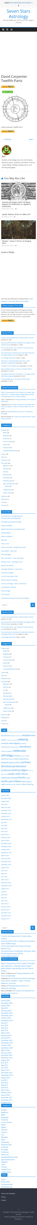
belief (33, 735)
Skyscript (4, 540)
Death (5, 445)
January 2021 (5, 795)
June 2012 (4, 895)
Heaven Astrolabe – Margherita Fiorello (13, 547)
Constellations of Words (8, 587)
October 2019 (5, 816)
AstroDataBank (6, 533)
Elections (6, 469)
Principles (4, 463)
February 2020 (5, 807)
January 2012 (5, 910)
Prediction (4, 460)
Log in (3, 1179)
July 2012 (4, 892)
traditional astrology (9, 777)
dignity (17, 743)
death (11, 743)
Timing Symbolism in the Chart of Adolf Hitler (15, 379)
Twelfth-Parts (7, 490)
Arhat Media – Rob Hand (9, 551)
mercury (4, 759)
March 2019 (5, 834)
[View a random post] (11, 29)
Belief (5, 432)
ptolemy (15, 770)
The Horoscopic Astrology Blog (10, 518)
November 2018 (6, 846)
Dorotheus (25, 746)
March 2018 (5, 855)
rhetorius (30, 770)
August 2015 (5, 867)
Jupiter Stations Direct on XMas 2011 (16, 214)
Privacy (3, 1197)
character (5, 743)
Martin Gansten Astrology (9, 580)
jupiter (22, 756)
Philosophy (6, 478)
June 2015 (4, 871)
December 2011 (6, 913)
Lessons (3, 454)
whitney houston (11, 784)
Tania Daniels (5, 594)
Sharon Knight (5, 591)
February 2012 (5, 907)
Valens (17, 781)
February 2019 (5, 837)
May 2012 (4, 898)
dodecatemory (15, 747)
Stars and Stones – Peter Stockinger (12, 558)
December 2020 (6, 798)
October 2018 (5, 849)
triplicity (28, 778)
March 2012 (5, 904)
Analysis (3, 430)
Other (3, 457)
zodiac (18, 784)
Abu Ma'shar (5, 735)
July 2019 (4, 822)
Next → (32, 139)
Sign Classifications (9, 484)
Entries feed (5, 1182)
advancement (18, 735)
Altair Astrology (6, 554)
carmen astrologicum (12, 740)
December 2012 (6, 883)
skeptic (11, 773)
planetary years (7, 762)
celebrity (22, 739)
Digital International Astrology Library (13, 529)
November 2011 (6, 916)
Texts (2, 502)
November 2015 (6, 864)
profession (6, 770)
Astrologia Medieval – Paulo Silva (11, 569)
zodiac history (7, 493)
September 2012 (6, 886)
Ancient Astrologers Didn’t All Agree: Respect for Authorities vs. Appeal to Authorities (16, 204)
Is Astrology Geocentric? (8, 358)
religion (24, 770)
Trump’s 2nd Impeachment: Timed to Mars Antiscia (17, 338)
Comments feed (7, 1184)
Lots (4, 472)
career (3, 740)
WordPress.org (6, 1187)
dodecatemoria (6, 747)
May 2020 (4, 804)
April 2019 (4, 831)
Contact (3, 1200)
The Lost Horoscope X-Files (9, 576)
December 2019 (6, 810)
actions (13, 735)
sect (6, 774)
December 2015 (6, 861)
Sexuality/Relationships (10, 451)
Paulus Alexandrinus (21, 759)
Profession (6, 448)
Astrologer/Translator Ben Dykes (11, 522)
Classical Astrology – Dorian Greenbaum (14, 583)
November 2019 (6, 813)
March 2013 (5, 880)
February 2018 (5, 858)
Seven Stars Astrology (18, 13)
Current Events (8, 441)
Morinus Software (6, 536)
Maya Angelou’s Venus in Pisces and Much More (16, 369)
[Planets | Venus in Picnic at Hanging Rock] (18, 221)
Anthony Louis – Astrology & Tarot (11, 562)
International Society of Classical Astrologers (15, 598)
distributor (23, 743)
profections (19, 766)
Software (4, 499)
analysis (26, 735)
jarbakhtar (17, 756)
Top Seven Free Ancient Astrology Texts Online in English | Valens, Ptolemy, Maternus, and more (18, 406)
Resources (4, 496)
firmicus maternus (7, 751)
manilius (27, 756)
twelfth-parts (7, 781)
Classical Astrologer (7, 573)
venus (24, 781)
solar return (21, 773)
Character (6, 438)
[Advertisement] (18, 54)
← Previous (6, 139)
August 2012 (5, 889)
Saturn (3, 774)
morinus (10, 759)
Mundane (6, 475)
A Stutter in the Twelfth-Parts (10, 366)
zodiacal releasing (27, 784)
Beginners (6, 466)
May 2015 (4, 874)
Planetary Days (7, 481)
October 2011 (5, 919)
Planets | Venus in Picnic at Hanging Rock (16, 242)
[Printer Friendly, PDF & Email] (7, 92)
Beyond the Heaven (7, 565)
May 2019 (4, 828)
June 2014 (4, 877)
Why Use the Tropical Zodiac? (16, 396)
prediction (17, 762)
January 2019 (5, 840)
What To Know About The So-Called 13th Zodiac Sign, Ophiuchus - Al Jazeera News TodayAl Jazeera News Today (18, 394)
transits (21, 777)
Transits (3, 505)
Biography (6, 435)
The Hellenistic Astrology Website (11, 516)
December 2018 (6, 843)
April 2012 (4, 901)
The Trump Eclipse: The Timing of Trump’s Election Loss (20, 4)
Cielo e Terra (5, 544)
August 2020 (5, 801)
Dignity (7, 486)
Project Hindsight (6, 525)
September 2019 (6, 819)
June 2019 (4, 825)
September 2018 (6, 852)
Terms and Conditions (8, 1193)
